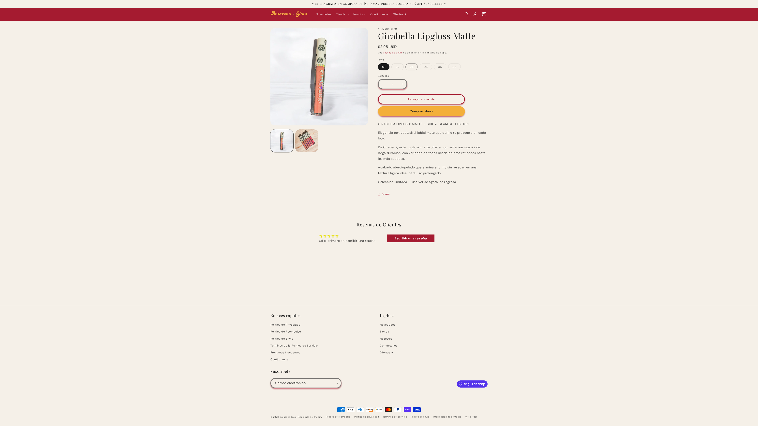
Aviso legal (471, 416)
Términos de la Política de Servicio (294, 345)
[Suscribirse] (336, 383)
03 (412, 67)
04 (428, 67)
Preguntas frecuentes (285, 352)
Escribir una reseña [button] (411, 238)
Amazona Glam (288, 417)
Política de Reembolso (285, 331)
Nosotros (386, 338)
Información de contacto (447, 416)
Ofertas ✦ (387, 352)
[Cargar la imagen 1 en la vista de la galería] (281, 140)
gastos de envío (393, 52)
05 (442, 67)
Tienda (384, 331)
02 (400, 67)
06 (456, 67)
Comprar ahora (421, 111)
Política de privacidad (366, 416)
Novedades (387, 324)
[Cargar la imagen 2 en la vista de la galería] (306, 140)
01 (383, 67)
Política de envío (420, 416)
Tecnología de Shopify (309, 417)
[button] (342, 14)
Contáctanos (279, 359)
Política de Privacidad (285, 324)
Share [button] (386, 194)
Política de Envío (281, 338)
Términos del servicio (395, 416)
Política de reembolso (338, 416)
